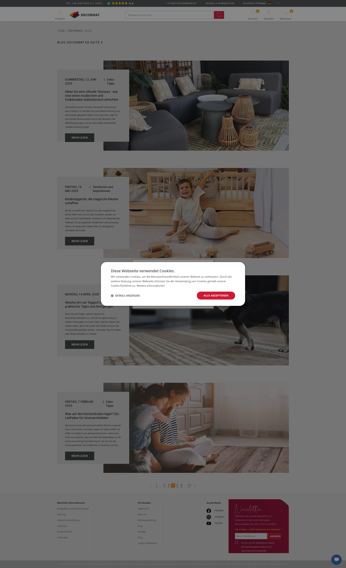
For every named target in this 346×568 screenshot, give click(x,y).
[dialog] (173, 284)
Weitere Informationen (151, 285)
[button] (125, 295)
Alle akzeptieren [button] (216, 295)
